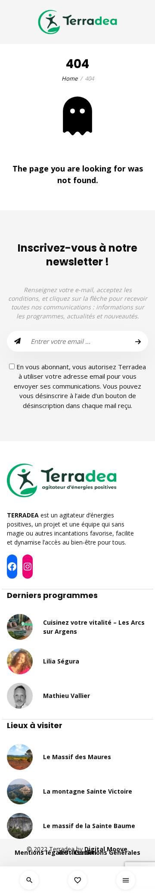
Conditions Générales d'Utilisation (99, 852)
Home (70, 78)
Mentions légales (41, 852)
